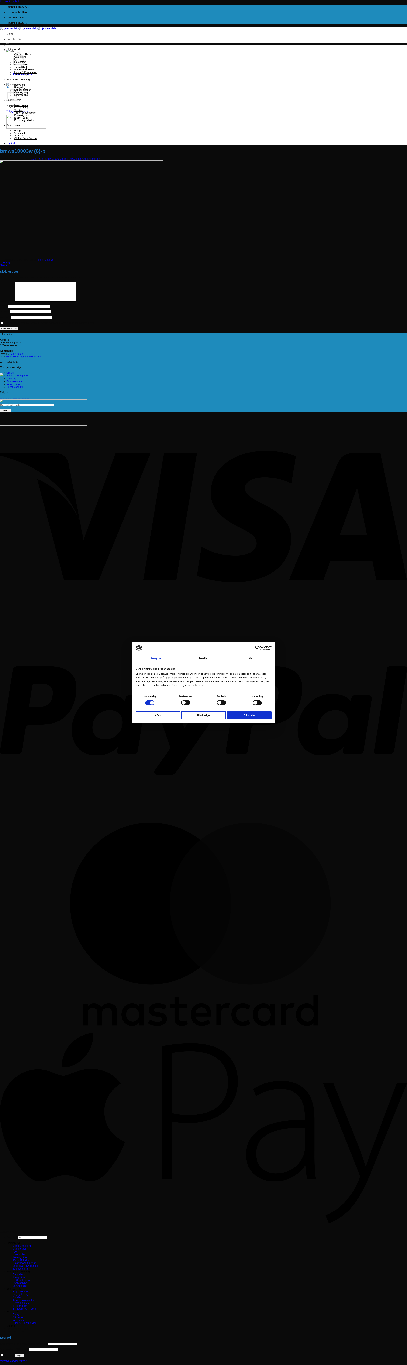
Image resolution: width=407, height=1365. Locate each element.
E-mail (4, 311)
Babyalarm (20, 85)
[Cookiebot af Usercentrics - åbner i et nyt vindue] (258, 648)
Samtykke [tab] (155, 658)
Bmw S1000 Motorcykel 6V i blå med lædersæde (72, 159)
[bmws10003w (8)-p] (81, 256)
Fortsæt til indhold (10, 1)
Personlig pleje (21, 115)
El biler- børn (21, 118)
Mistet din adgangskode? (14, 1361)
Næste (5, 265)
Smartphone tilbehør (24, 69)
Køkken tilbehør (22, 90)
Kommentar (7, 300)
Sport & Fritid (13, 1288)
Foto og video (20, 1257)
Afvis (158, 715)
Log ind (19, 1355)
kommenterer (45, 259)
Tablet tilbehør (21, 74)
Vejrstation (19, 135)
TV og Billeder (21, 67)
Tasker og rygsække (25, 112)
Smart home (13, 125)
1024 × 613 (36, 159)
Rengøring (19, 87)
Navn (4, 306)
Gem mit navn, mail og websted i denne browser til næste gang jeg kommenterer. (49, 323)
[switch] (185, 702)
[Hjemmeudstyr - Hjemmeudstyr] (28, 28)
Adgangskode (14, 1349)
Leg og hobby (21, 107)
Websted (5, 317)
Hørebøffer (19, 1254)
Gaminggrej (19, 1248)
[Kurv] (10, 50)
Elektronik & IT (14, 49)
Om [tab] (251, 658)
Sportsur (18, 110)
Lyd (15, 1251)
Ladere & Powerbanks (25, 72)
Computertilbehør (22, 1245)
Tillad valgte (203, 715)
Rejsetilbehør (21, 105)
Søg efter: (11, 39)
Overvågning (21, 92)
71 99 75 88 (16, 353)
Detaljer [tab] (203, 658)
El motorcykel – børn (25, 120)
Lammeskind (21, 95)
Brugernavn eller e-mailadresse (24, 1343)
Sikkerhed (19, 133)
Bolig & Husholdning (18, 79)
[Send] (7, 43)
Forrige (5, 262)
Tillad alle (249, 715)
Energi (17, 130)
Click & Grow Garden (25, 138)
